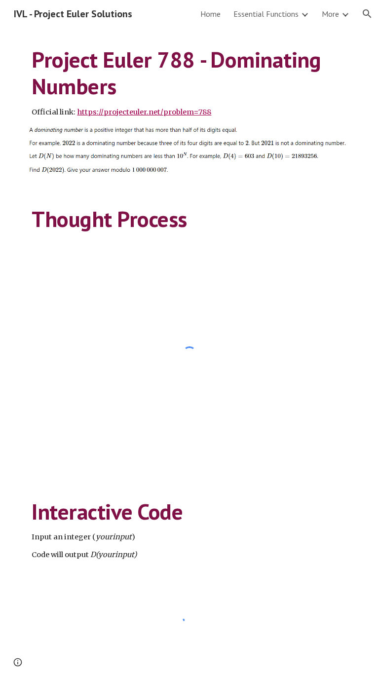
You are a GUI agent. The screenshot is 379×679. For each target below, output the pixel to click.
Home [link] (210, 14)
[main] (189, 82)
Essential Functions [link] (266, 14)
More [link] (330, 14)
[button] (367, 14)
